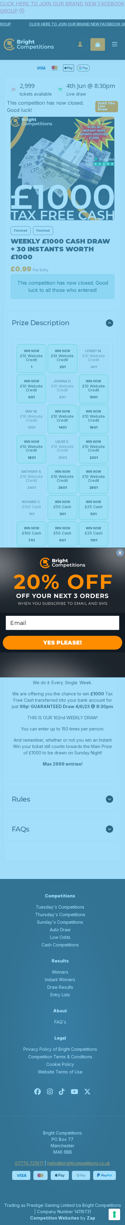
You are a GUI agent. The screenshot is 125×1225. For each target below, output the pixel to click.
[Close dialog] (120, 552)
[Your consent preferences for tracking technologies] (114, 1214)
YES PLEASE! (62, 642)
